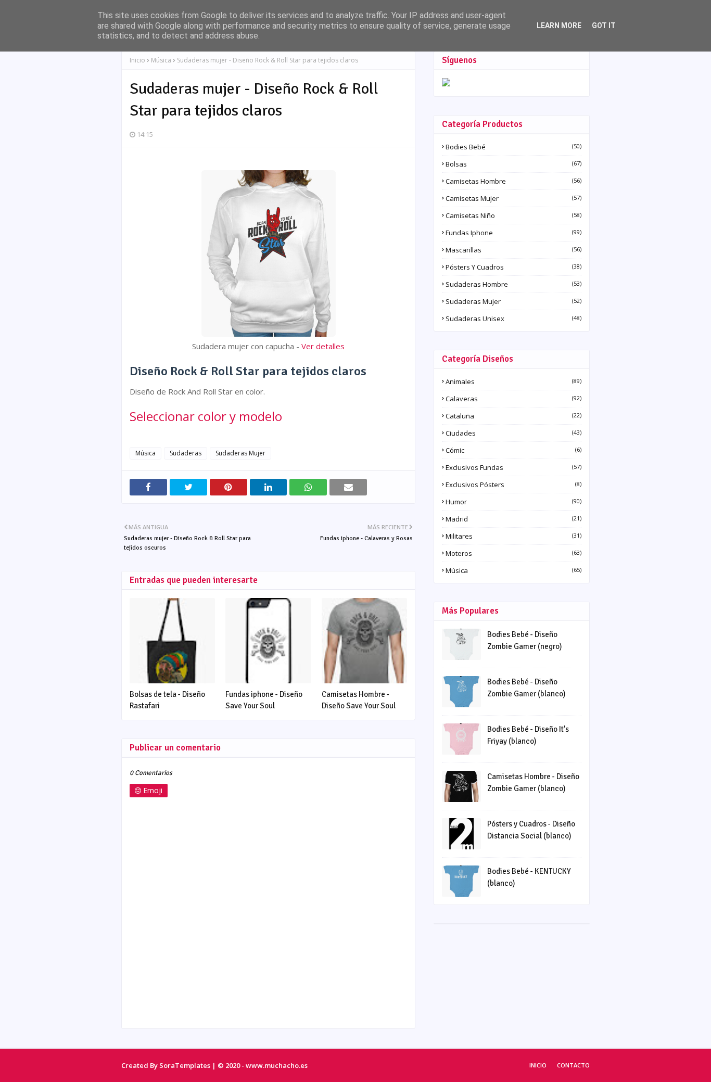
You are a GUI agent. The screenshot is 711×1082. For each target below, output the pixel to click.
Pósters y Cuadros (513, 267)
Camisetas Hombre (513, 181)
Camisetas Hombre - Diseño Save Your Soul (359, 700)
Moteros (513, 553)
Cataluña (513, 416)
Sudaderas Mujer (240, 453)
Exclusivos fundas (513, 467)
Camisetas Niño (513, 215)
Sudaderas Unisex (513, 318)
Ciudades (513, 433)
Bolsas (513, 164)
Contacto (573, 1065)
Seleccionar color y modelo (206, 416)
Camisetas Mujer (513, 198)
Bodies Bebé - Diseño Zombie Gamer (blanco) (526, 687)
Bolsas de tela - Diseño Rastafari (167, 700)
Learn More (559, 25)
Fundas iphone (513, 232)
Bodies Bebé (513, 146)
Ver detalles (323, 346)
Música (161, 60)
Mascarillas (513, 249)
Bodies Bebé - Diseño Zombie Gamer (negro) (524, 640)
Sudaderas (185, 453)
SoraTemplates (184, 1065)
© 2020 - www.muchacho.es (263, 1065)
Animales (513, 381)
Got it (604, 25)
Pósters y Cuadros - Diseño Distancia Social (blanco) (531, 830)
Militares (513, 536)
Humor (513, 501)
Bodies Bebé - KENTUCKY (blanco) (529, 877)
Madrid (513, 519)
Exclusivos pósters (513, 484)
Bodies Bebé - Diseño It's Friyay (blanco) (528, 735)
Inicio (137, 60)
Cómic (513, 450)
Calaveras (513, 398)
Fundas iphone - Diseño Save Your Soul (263, 700)
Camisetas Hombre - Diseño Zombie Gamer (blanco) (533, 782)
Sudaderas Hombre (513, 284)
